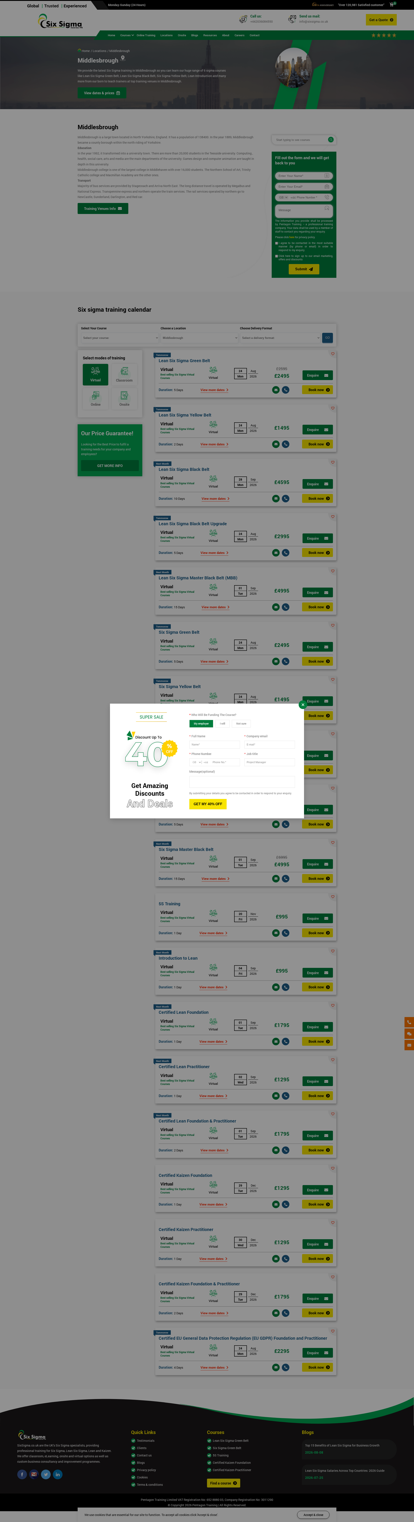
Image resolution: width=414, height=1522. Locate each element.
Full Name (197, 736)
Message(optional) (202, 771)
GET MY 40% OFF (208, 804)
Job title (251, 754)
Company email (256, 736)
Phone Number (200, 754)
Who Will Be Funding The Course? (212, 715)
